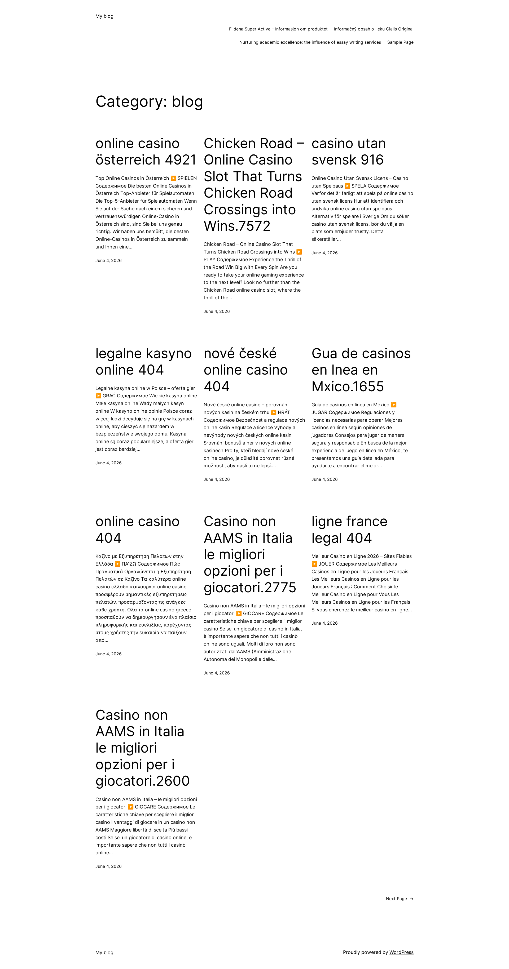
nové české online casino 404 (246, 370)
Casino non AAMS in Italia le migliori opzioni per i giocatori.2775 (250, 554)
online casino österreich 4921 (145, 151)
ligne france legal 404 (349, 529)
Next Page (400, 898)
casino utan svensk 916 (348, 151)
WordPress (401, 952)
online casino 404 (137, 529)
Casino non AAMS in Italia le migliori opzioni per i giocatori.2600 (142, 748)
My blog (104, 16)
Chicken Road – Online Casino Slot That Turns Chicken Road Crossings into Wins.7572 (254, 184)
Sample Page (400, 42)
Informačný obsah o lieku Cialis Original (374, 29)
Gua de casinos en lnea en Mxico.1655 (361, 370)
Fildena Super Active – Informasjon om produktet (278, 29)
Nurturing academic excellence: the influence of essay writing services (310, 42)
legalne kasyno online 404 (143, 361)
